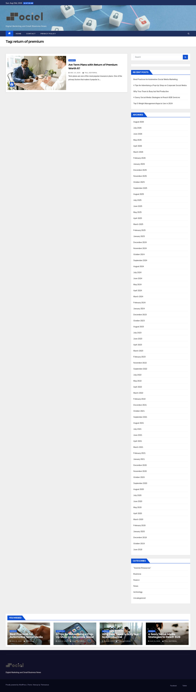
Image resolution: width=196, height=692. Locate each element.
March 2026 (138, 152)
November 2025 (140, 176)
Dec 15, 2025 (75, 73)
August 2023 (138, 327)
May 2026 (137, 140)
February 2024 (139, 303)
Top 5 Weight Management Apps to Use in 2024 (153, 103)
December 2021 (140, 405)
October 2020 (139, 477)
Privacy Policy (48, 34)
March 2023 (138, 351)
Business (72, 60)
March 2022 (138, 393)
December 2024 (140, 242)
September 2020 (140, 483)
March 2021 (138, 447)
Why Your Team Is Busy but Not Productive (151, 91)
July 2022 (137, 375)
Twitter (185, 686)
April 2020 (137, 513)
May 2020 (137, 507)
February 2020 (139, 525)
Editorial (30, 641)
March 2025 (138, 224)
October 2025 (139, 182)
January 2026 (139, 164)
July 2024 (137, 272)
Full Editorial (90, 73)
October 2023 (139, 321)
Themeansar (45, 685)
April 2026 (137, 146)
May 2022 (137, 381)
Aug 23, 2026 (17, 641)
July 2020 (137, 495)
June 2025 (137, 206)
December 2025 (140, 170)
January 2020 (139, 531)
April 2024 (137, 291)
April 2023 (137, 345)
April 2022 (137, 387)
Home (18, 34)
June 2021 (137, 435)
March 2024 (138, 297)
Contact (31, 34)
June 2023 (137, 339)
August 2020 (138, 489)
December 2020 (140, 465)
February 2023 (139, 357)
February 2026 (139, 158)
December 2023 (140, 315)
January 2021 (139, 459)
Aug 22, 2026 (63, 641)
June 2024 (137, 278)
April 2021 (137, 441)
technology (137, 592)
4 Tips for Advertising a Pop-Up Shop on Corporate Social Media (159, 85)
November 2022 (140, 363)
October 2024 (139, 254)
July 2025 (137, 200)
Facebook (173, 686)
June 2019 (137, 550)
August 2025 (138, 194)
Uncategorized (139, 598)
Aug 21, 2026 (109, 641)
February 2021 (139, 453)
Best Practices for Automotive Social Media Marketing (155, 79)
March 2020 (138, 519)
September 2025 (140, 188)
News (135, 586)
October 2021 (139, 411)
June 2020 (137, 501)
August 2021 (138, 423)
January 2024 (139, 309)
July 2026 (137, 128)
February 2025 (139, 230)
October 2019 (139, 543)
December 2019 (140, 537)
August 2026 (138, 122)
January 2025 (139, 236)
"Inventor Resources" (142, 568)
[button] (188, 34)
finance (136, 580)
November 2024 (140, 248)
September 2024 (140, 260)
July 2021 (137, 429)
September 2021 (140, 417)
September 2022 (140, 369)
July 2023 (137, 333)
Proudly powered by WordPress (16, 685)
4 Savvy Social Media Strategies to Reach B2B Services (156, 97)
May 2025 (137, 212)
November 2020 (140, 471)
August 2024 (138, 266)
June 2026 (137, 134)
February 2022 (139, 399)
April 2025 (137, 218)
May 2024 (137, 284)
